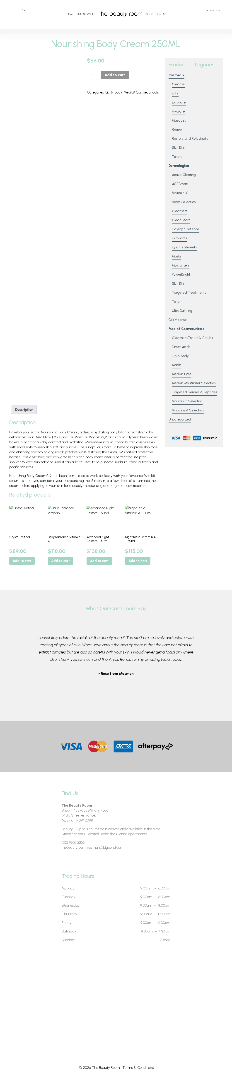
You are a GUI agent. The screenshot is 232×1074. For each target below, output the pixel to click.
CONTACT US (164, 14)
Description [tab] (24, 410)
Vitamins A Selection (188, 410)
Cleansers (179, 211)
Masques (179, 120)
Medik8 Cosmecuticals (141, 92)
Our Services (86, 14)
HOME (70, 14)
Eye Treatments (184, 247)
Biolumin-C (180, 193)
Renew (177, 129)
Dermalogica (179, 166)
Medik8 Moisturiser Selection (194, 383)
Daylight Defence (185, 229)
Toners (177, 157)
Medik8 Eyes (181, 374)
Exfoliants (179, 238)
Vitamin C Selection (187, 401)
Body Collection (184, 202)
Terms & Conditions (138, 1067)
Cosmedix (176, 75)
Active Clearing (184, 175)
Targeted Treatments (189, 293)
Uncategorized (180, 419)
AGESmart (180, 184)
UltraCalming (182, 311)
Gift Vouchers (178, 320)
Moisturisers (180, 265)
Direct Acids (181, 347)
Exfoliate (179, 102)
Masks (176, 256)
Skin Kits (178, 148)
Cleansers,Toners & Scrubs (192, 338)
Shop (149, 14)
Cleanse (178, 84)
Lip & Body (113, 92)
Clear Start (181, 220)
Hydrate (178, 111)
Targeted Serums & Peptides (194, 392)
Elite (175, 93)
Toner (176, 302)
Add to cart (115, 75)
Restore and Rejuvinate (190, 139)
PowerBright (181, 274)
